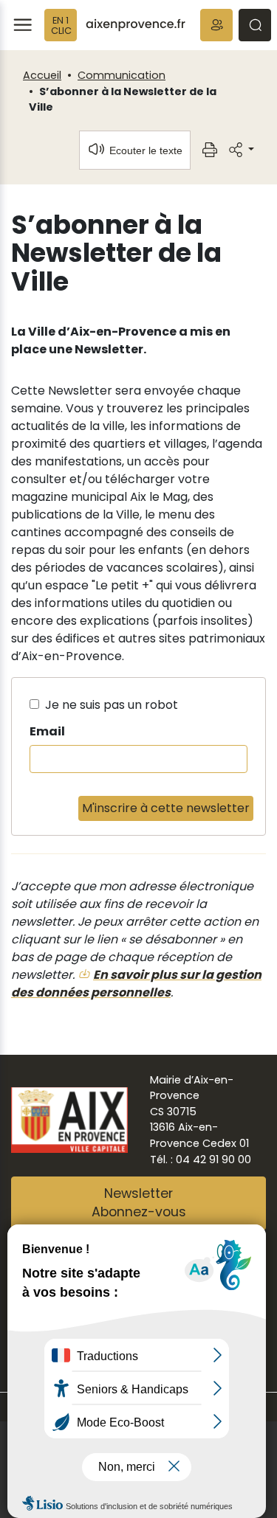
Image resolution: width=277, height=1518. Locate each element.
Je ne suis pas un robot (110, 704)
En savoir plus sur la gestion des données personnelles (136, 983)
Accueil (42, 75)
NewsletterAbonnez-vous (139, 1203)
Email (47, 731)
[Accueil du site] (135, 25)
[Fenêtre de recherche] (255, 25)
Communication (121, 75)
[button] (216, 25)
